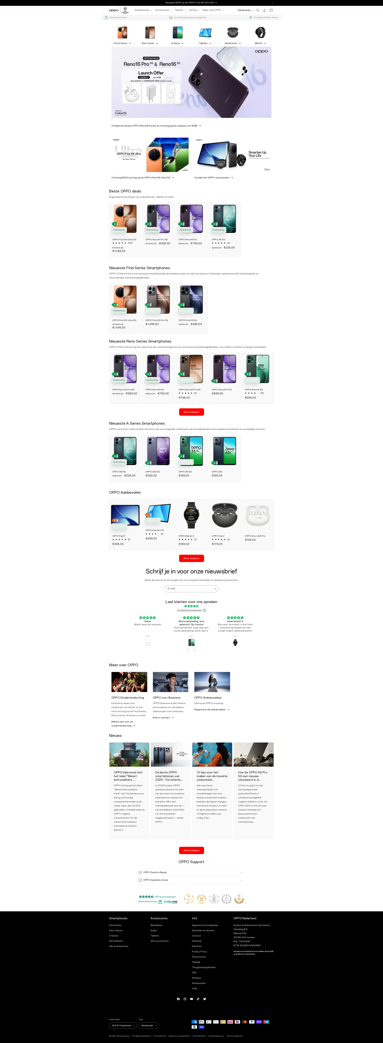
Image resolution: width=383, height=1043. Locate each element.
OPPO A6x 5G (153, 472)
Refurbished (116, 941)
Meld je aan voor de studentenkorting (122, 723)
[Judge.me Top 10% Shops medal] (239, 899)
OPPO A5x (217, 472)
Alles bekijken (192, 412)
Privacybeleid (160, 1036)
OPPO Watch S (186, 536)
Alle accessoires (160, 941)
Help (194, 988)
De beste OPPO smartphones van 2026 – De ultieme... (169, 776)
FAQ (194, 972)
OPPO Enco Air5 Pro (255, 536)
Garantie (197, 941)
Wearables (156, 925)
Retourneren (199, 957)
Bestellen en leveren (203, 930)
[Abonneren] (215, 588)
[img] (191, 606)
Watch (258, 43)
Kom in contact (161, 717)
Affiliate (196, 978)
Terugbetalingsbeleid (204, 967)
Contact (196, 936)
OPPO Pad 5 (118, 536)
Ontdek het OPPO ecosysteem (212, 177)
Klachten (197, 946)
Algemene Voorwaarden (205, 925)
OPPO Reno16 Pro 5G (157, 239)
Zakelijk (196, 962)
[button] (143, 10)
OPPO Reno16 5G (188, 239)
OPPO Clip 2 (218, 536)
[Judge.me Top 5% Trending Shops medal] (226, 899)
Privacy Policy (199, 951)
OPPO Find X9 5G (188, 320)
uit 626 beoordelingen (189, 610)
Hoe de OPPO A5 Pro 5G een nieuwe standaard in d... (252, 776)
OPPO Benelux (123, 1036)
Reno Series (116, 930)
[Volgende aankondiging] (272, 3)
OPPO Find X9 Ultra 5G (124, 239)
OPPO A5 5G (185, 472)
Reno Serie (148, 43)
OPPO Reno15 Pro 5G (190, 390)
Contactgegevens (216, 1036)
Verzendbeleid (199, 1036)
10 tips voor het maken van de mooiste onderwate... (212, 776)
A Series (113, 936)
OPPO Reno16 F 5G (222, 390)
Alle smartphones (119, 946)
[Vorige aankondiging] (110, 3)
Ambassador (199, 983)
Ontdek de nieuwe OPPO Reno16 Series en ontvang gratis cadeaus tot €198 (154, 125)
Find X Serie (120, 43)
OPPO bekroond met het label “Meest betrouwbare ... (128, 776)
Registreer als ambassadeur (210, 709)
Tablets (203, 43)
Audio (154, 930)
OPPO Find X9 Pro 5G (157, 320)
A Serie (176, 43)
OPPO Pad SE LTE (155, 530)
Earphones (231, 43)
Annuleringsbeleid (235, 1036)
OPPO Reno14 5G (254, 390)
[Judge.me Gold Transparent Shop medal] (189, 899)
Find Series (115, 925)
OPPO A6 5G (218, 239)
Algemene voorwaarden (179, 1036)
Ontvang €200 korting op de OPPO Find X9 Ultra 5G (140, 177)
